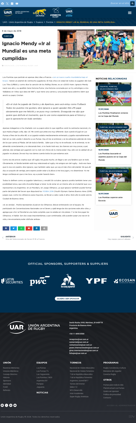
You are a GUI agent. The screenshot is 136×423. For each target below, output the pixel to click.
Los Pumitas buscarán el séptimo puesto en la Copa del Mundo (112, 156)
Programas (110, 362)
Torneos (75, 362)
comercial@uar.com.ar (78, 342)
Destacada (9, 65)
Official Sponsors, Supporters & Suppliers (68, 263)
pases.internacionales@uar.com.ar (84, 348)
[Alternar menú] (130, 12)
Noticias (42, 392)
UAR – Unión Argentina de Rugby (18, 22)
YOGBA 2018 (48, 191)
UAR (36, 65)
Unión (7, 362)
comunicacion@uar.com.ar (80, 345)
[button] (132, 3)
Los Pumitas (21, 65)
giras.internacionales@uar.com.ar (83, 350)
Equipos (39, 22)
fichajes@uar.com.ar (78, 353)
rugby (30, 65)
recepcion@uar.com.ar (78, 339)
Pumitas (49, 22)
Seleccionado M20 (109, 89)
